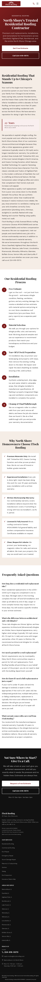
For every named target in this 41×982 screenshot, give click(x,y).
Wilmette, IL (5, 917)
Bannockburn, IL (7, 889)
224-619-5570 (11, 952)
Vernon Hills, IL (6, 936)
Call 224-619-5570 (20, 56)
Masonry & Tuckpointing (9, 863)
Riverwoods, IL (6, 924)
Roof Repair (5, 852)
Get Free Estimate (20, 48)
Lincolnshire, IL (6, 921)
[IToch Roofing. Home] (11, 3)
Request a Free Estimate (20, 783)
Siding (4, 871)
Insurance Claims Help (9, 879)
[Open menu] (37, 3)
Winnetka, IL (5, 913)
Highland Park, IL (7, 897)
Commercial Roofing (8, 848)
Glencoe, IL (5, 909)
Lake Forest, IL (6, 905)
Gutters (4, 867)
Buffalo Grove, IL (7, 932)
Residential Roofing (8, 844)
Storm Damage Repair (9, 859)
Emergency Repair (7, 855)
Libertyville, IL (6, 940)
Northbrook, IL (6, 901)
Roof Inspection (7, 875)
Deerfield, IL (5, 893)
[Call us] (34, 4)
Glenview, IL (5, 928)
